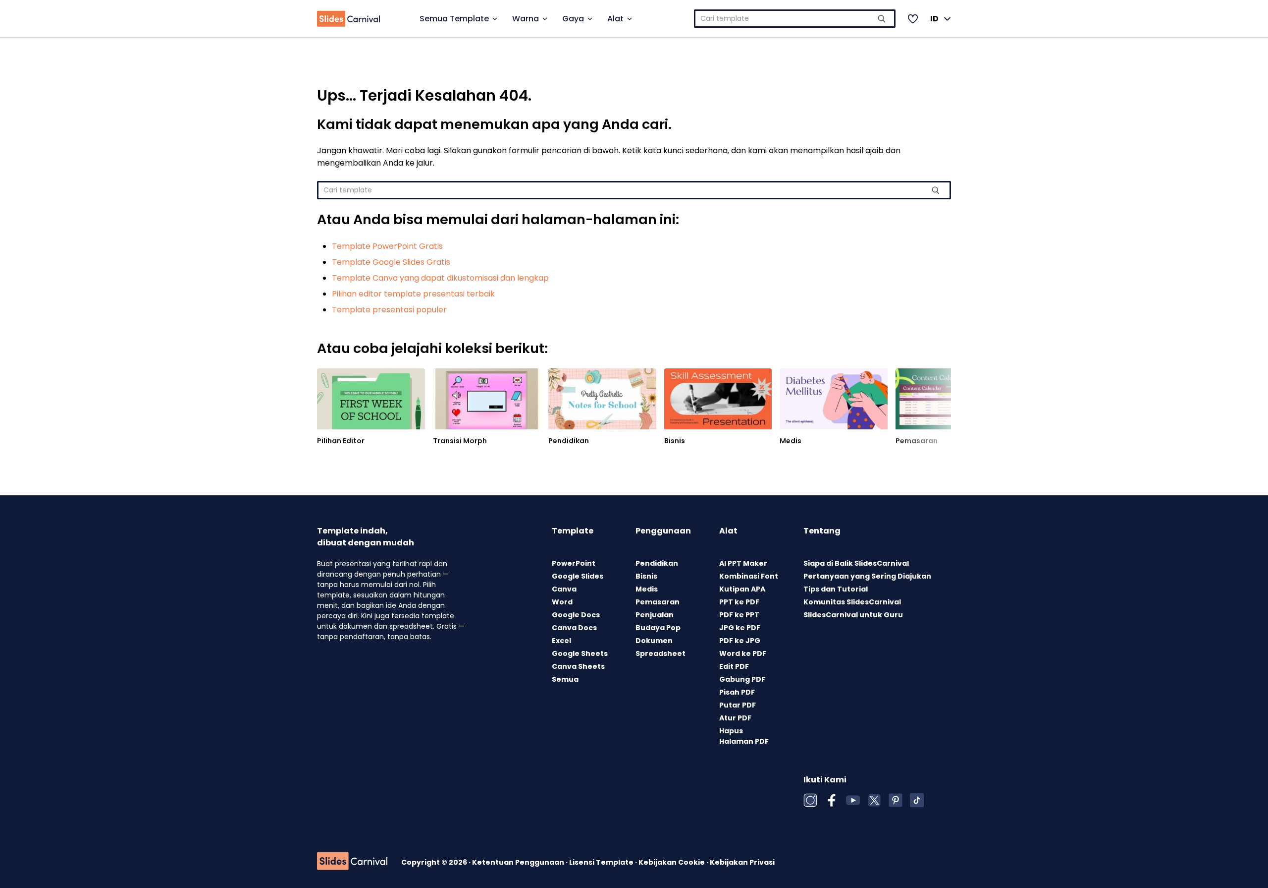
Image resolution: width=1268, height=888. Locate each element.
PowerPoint (573, 563)
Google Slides (577, 576)
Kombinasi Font (748, 576)
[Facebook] (832, 800)
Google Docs (576, 615)
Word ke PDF (742, 653)
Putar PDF (737, 705)
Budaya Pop (658, 628)
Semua (565, 679)
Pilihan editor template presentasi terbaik (413, 293)
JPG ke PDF (739, 628)
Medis (790, 441)
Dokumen (654, 641)
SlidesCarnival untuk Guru (853, 615)
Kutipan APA (742, 589)
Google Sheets (580, 653)
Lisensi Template (602, 862)
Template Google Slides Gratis (391, 262)
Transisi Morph (460, 441)
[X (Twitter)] (874, 800)
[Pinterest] (895, 800)
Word (562, 602)
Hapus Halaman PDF (744, 736)
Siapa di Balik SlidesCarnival (856, 563)
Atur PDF (735, 718)
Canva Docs (574, 628)
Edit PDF (734, 666)
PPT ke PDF (739, 602)
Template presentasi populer (389, 309)
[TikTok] (917, 800)
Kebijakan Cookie (672, 862)
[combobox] (795, 18)
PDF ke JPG (739, 641)
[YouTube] (853, 800)
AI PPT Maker (743, 563)
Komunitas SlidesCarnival (852, 602)
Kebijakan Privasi (742, 862)
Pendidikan (568, 441)
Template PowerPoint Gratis (387, 246)
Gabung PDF (742, 679)
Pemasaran (917, 441)
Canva (564, 589)
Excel (561, 641)
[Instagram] (810, 800)
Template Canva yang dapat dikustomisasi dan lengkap (440, 278)
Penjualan (654, 615)
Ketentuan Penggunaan (519, 862)
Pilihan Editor (341, 441)
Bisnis (674, 441)
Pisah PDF (737, 692)
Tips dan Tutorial (835, 589)
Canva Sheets (578, 666)
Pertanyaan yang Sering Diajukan (867, 576)
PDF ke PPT (739, 615)
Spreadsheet (660, 653)
